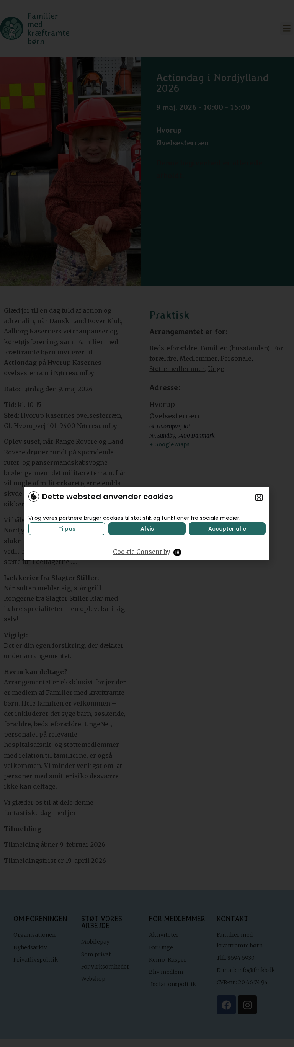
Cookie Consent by (141, 551)
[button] (259, 497)
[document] (147, 523)
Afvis (147, 528)
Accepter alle (227, 528)
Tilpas (67, 528)
